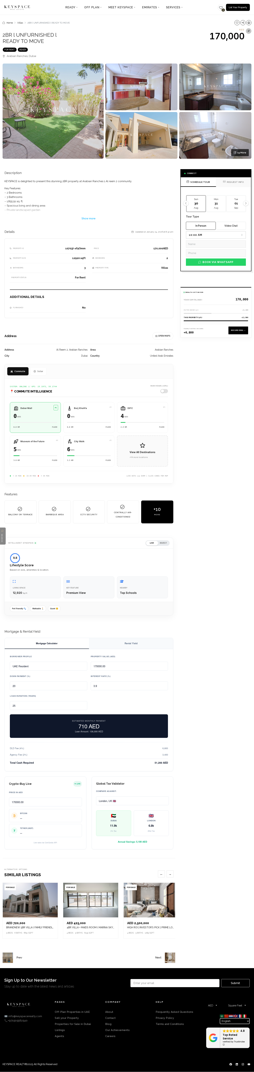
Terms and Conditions (170, 1024)
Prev (19, 957)
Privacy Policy (165, 1018)
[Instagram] (242, 1064)
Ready (70, 7)
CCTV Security (88, 514)
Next (158, 957)
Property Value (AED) (103, 656)
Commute (19, 371)
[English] (235, 1015)
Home (10, 22)
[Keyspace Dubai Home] (17, 7)
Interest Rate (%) (101, 676)
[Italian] (244, 1015)
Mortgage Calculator (47, 643)
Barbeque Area (55, 514)
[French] (240, 1015)
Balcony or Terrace (20, 514)
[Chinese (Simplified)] (226, 1015)
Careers (110, 1036)
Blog (108, 1024)
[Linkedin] (236, 1064)
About (109, 1011)
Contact (110, 1018)
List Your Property (238, 7)
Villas (20, 22)
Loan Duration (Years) (23, 696)
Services (173, 7)
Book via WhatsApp (218, 262)
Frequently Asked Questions (174, 1011)
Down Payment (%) (20, 676)
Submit (235, 983)
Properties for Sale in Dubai (73, 1024)
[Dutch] (231, 1015)
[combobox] (216, 235)
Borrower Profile (21, 656)
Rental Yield (131, 643)
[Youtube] (248, 1064)
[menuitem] (71, 7)
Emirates (149, 7)
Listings (60, 1030)
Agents (59, 1036)
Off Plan (91, 7)
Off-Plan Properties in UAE (72, 1011)
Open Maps (164, 336)
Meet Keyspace (120, 7)
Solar (40, 371)
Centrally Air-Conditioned (123, 514)
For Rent (9, 49)
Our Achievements (117, 1030)
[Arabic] (222, 1015)
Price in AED (16, 792)
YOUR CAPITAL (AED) (193, 300)
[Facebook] (230, 1064)
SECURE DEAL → (238, 330)
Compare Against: (106, 791)
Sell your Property (67, 1018)
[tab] (198, 182)
